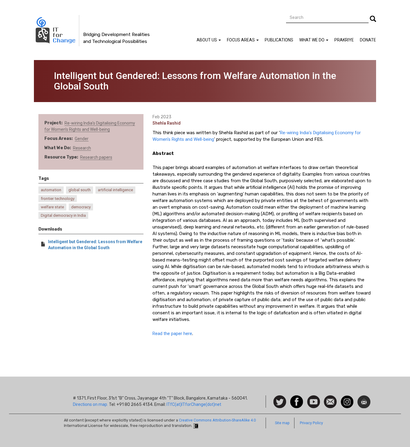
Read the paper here (172, 333)
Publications (279, 40)
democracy (81, 207)
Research (82, 148)
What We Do (312, 40)
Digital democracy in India (63, 215)
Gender (82, 138)
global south (79, 190)
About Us (207, 40)
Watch (313, 398)
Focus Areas (241, 40)
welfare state (52, 207)
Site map (282, 423)
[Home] (56, 30)
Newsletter (363, 398)
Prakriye (344, 40)
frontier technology (57, 198)
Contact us (330, 401)
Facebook (296, 398)
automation (51, 190)
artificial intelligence (115, 190)
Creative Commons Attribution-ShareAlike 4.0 (217, 420)
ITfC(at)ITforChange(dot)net (194, 404)
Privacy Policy (311, 423)
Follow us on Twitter (279, 402)
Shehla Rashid (166, 123)
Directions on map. (90, 404)
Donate (368, 40)
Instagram (347, 398)
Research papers (96, 157)
